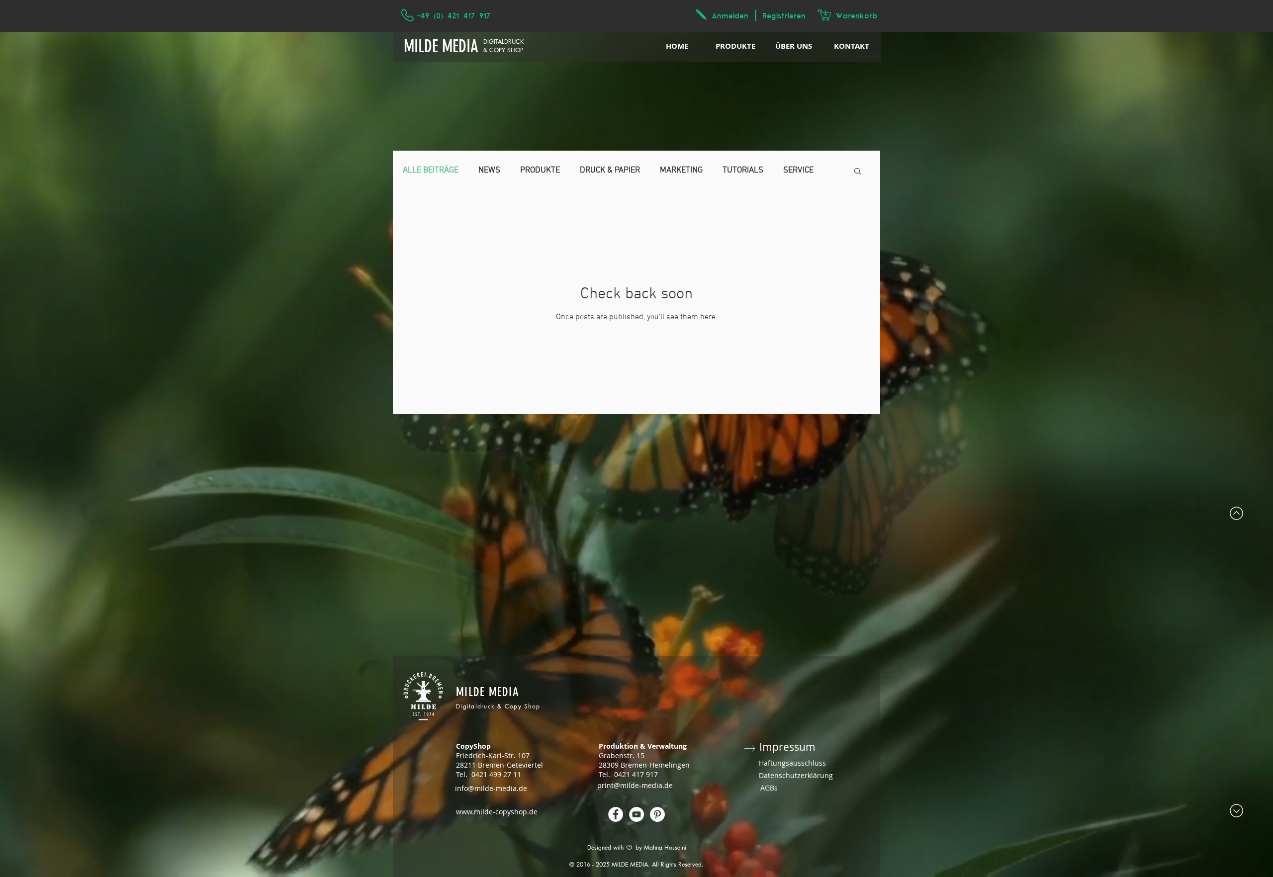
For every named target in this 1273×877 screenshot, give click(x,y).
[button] (857, 172)
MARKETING (681, 170)
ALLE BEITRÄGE (430, 170)
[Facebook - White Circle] (615, 814)
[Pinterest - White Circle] (657, 814)
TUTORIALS (743, 170)
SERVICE (798, 170)
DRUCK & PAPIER (610, 170)
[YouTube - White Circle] (636, 814)
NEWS (489, 170)
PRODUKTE (540, 170)
